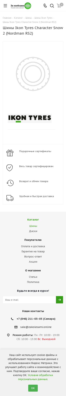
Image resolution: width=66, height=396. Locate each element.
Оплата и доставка (33, 246)
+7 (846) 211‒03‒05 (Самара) (35, 318)
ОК (33, 388)
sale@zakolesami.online (36, 327)
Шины (33, 226)
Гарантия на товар (33, 251)
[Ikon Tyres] (30, 118)
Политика (33, 282)
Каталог (33, 219)
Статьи (33, 277)
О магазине (33, 270)
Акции (33, 261)
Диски (33, 231)
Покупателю (33, 240)
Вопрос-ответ (33, 256)
